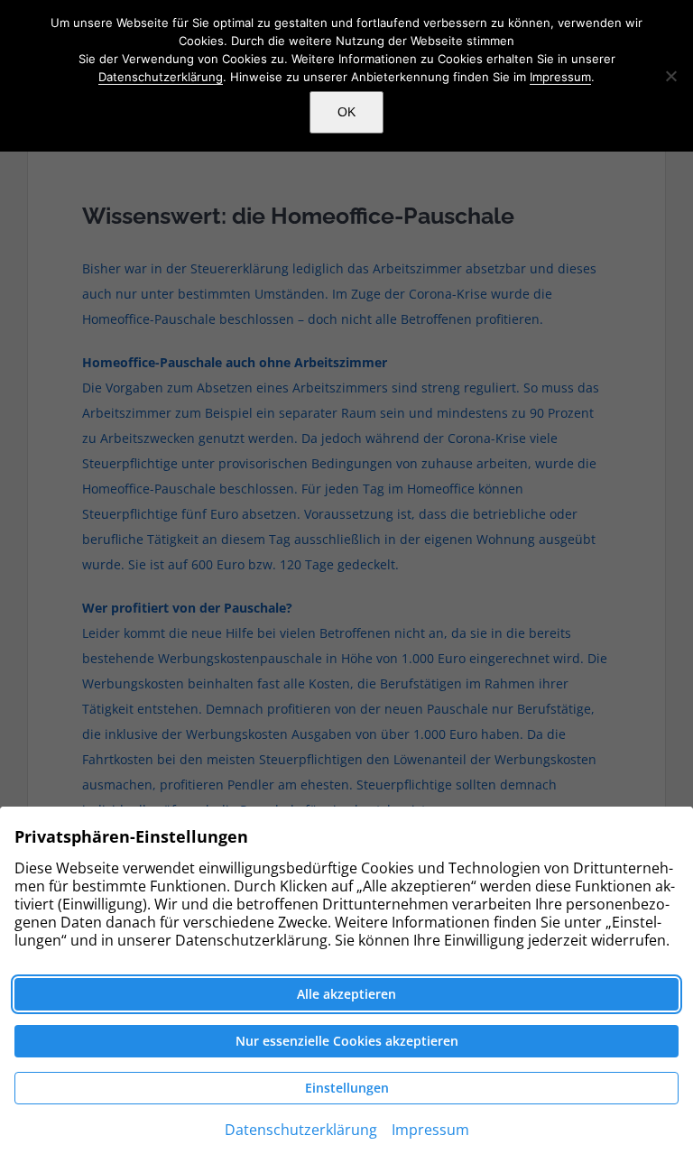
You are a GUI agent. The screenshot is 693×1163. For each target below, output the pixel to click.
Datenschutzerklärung (160, 76)
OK (346, 112)
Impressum (560, 76)
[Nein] (670, 76)
